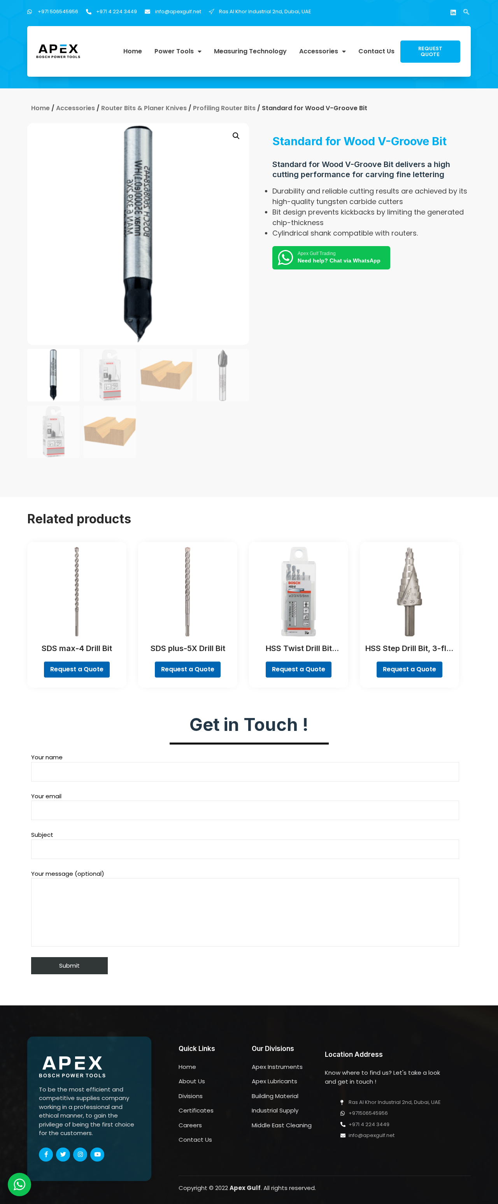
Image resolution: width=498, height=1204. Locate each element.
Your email (46, 796)
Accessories (318, 52)
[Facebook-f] (46, 1155)
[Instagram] (80, 1155)
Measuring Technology (250, 52)
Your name (47, 757)
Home (132, 52)
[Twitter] (63, 1155)
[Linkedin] (453, 12)
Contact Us (376, 52)
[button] (430, 51)
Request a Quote (76, 669)
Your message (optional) (67, 874)
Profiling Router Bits (224, 108)
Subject (42, 835)
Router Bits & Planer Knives (144, 108)
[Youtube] (97, 1155)
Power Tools (174, 52)
